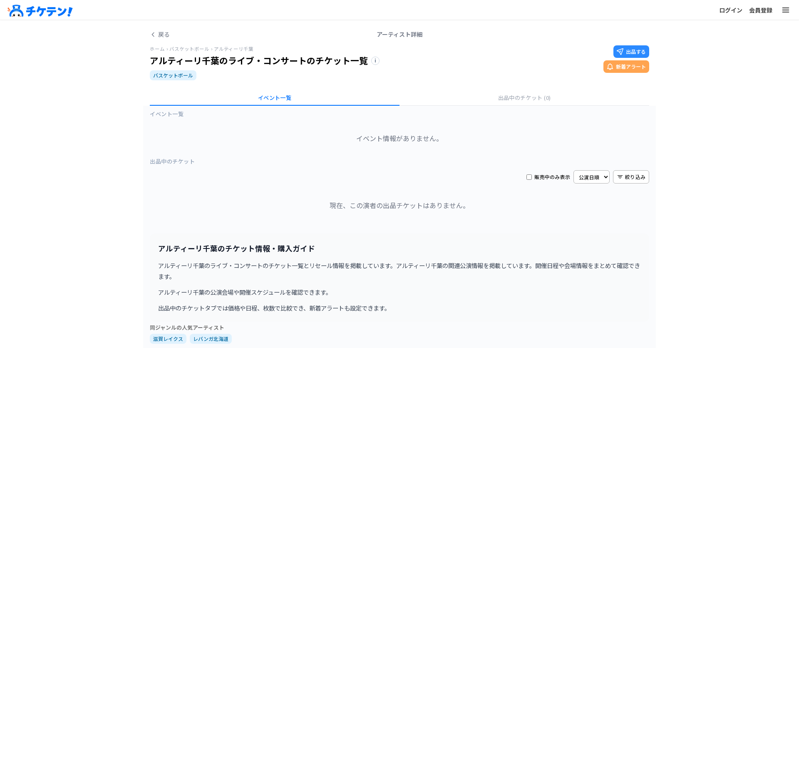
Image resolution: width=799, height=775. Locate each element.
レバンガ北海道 (210, 338)
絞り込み (635, 176)
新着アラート (631, 66)
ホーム (157, 48)
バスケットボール (189, 48)
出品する (636, 51)
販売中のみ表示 (552, 177)
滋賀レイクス (168, 338)
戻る (164, 34)
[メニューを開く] (785, 10)
